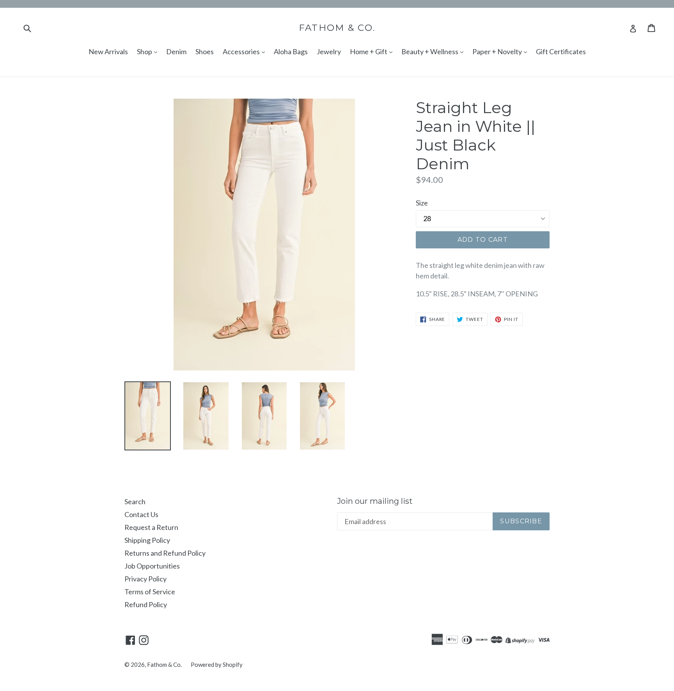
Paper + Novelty (497, 51)
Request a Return (151, 527)
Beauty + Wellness (430, 51)
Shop (145, 51)
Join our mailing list (375, 501)
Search (134, 501)
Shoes (204, 51)
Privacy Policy (145, 578)
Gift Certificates (561, 51)
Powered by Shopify (217, 664)
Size (422, 202)
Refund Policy (145, 604)
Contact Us (141, 514)
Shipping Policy (147, 540)
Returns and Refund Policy (165, 553)
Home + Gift (369, 51)
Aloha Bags (291, 51)
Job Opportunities (152, 566)
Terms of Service (149, 591)
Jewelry (329, 51)
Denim (176, 51)
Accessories (242, 51)
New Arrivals (108, 51)
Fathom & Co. (337, 28)
